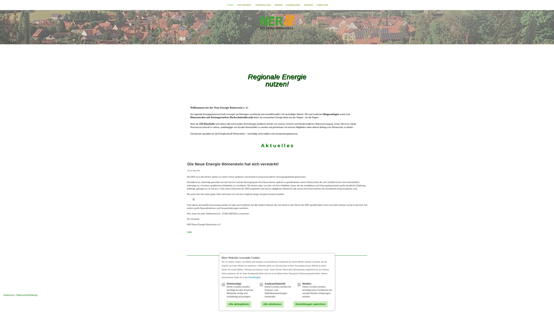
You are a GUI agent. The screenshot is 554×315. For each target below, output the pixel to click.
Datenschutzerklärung (26, 295)
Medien (279, 5)
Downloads (293, 5)
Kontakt (309, 5)
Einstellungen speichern (310, 304)
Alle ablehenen (272, 304)
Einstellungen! (254, 277)
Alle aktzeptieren (239, 304)
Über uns (323, 5)
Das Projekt (244, 5)
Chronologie (263, 5)
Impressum (9, 295)
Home (230, 5)
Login (189, 232)
